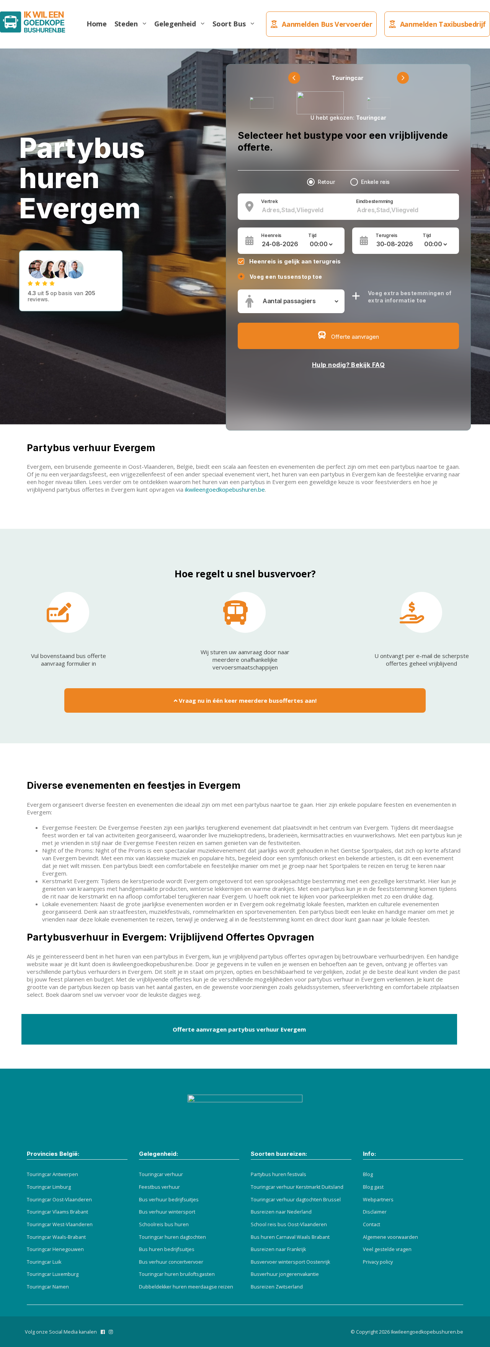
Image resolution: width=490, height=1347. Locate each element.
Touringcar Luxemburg (52, 1274)
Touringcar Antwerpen (52, 1174)
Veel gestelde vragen (387, 1249)
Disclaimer (375, 1212)
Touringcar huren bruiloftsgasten (177, 1274)
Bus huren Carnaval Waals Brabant (290, 1237)
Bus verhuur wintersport (167, 1212)
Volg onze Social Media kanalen (61, 1332)
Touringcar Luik (44, 1262)
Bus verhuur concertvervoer (171, 1262)
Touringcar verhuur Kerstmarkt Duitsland (297, 1187)
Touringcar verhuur (161, 1174)
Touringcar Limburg (49, 1187)
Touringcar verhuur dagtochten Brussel (296, 1199)
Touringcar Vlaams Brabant (57, 1212)
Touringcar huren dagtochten (172, 1237)
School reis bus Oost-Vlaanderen (289, 1224)
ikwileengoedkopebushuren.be (224, 489)
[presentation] (294, 78)
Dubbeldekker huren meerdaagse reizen (186, 1287)
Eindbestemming (374, 201)
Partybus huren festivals (278, 1174)
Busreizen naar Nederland (281, 1212)
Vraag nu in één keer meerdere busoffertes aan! (247, 700)
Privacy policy (378, 1262)
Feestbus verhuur (159, 1187)
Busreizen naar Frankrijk (278, 1249)
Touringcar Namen (48, 1287)
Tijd (312, 235)
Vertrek (269, 201)
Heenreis (271, 235)
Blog (368, 1174)
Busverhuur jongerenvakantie (285, 1274)
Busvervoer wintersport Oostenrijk (290, 1262)
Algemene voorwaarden (390, 1237)
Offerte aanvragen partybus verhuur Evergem (239, 1029)
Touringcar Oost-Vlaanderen (59, 1199)
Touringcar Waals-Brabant (56, 1237)
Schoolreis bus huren (164, 1224)
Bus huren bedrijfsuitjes (166, 1249)
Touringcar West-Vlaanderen (60, 1224)
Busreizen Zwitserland (277, 1287)
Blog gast (373, 1187)
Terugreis (386, 235)
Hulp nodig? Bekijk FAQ (348, 365)
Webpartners (378, 1199)
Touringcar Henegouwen (55, 1249)
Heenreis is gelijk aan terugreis (295, 261)
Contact (371, 1224)
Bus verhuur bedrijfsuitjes (169, 1199)
